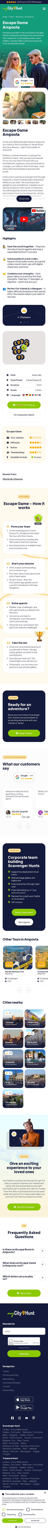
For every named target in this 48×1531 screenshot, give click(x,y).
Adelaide (33, 1448)
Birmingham (26, 1451)
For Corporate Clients (24, 414)
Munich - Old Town (11, 1451)
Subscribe (24, 1353)
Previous (19, 826)
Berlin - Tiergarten (10, 1435)
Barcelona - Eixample (12, 1448)
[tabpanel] (24, 313)
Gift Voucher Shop (10, 1375)
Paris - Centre (23, 1440)
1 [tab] (20, 322)
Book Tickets (25, 733)
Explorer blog (8, 1379)
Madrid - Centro (26, 1435)
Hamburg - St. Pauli (11, 1446)
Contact (6, 1386)
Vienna (23, 1443)
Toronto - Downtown (33, 1437)
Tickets (6, 1371)
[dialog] (24, 1510)
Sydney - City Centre (11, 1432)
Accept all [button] (13, 1520)
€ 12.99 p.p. (26, 405)
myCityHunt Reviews (11, 1383)
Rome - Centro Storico (12, 1437)
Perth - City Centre (11, 1443)
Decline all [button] (35, 1520)
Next (28, 826)
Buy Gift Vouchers (25, 1207)
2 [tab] (24, 322)
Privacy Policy (24, 1348)
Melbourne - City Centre (32, 1432)
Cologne (6, 1454)
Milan (25, 1448)
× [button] (45, 1493)
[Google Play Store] (24, 1407)
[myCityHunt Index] (15, 8)
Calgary (36, 1451)
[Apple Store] (24, 1399)
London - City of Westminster (15, 1429)
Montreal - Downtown (30, 1446)
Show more (24, 199)
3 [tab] (27, 322)
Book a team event (24, 912)
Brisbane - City (9, 1440)
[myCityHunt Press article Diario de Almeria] (13, 479)
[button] (24, 1527)
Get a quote (24, 922)
